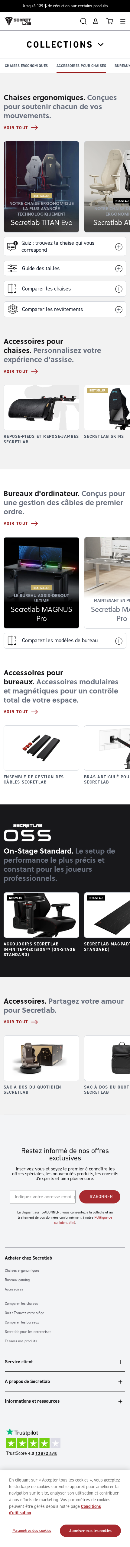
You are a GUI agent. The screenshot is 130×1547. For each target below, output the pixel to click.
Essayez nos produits (21, 1341)
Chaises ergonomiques (26, 65)
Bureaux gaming (17, 1280)
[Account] (95, 21)
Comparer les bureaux (22, 1322)
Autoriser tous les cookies (90, 1530)
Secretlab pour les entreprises (28, 1332)
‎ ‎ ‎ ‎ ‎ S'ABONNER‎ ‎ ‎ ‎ (99, 1197)
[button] (65, 268)
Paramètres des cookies (31, 1530)
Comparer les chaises (21, 1303)
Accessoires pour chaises (81, 65)
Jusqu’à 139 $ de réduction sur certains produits (65, 6)
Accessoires (14, 1289)
